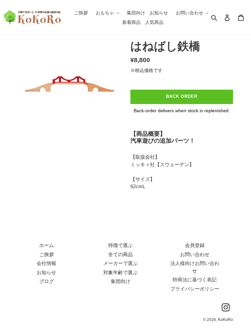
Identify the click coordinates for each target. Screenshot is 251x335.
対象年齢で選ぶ (120, 272)
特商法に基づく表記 (195, 279)
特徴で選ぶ (120, 245)
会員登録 (195, 245)
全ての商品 (120, 254)
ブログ (46, 281)
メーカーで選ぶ (120, 263)
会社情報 (46, 263)
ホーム (46, 245)
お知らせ (46, 272)
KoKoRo (225, 319)
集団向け (120, 281)
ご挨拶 (46, 254)
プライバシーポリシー (194, 288)
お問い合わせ (194, 254)
